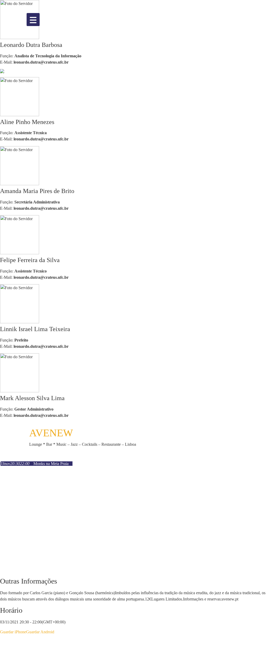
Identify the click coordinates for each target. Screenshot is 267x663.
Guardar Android (40, 632)
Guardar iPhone (13, 632)
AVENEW (51, 433)
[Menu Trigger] (33, 19)
